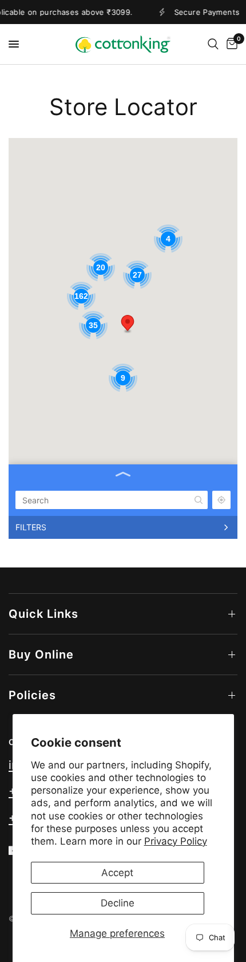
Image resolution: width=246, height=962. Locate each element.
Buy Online (41, 654)
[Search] (213, 44)
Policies (32, 695)
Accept (117, 872)
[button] (127, 324)
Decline (117, 903)
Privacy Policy (175, 841)
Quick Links (43, 614)
